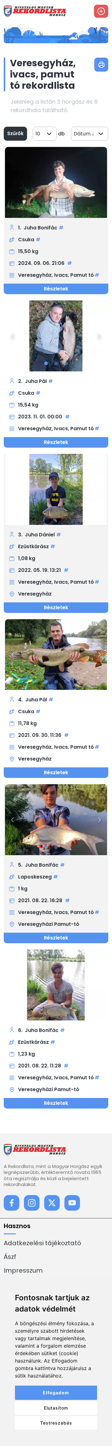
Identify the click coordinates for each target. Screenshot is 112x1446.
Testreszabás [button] (56, 1422)
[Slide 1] (46, 363)
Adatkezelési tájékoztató (42, 1243)
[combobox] (45, 134)
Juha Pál (36, 381)
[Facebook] (11, 1203)
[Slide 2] (56, 363)
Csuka (26, 239)
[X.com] (52, 1203)
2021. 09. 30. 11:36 (40, 735)
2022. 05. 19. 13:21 (40, 570)
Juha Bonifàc (40, 227)
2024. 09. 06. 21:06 (42, 263)
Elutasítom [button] (56, 1408)
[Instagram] (32, 1203)
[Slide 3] (66, 363)
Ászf (10, 1256)
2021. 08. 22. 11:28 (40, 1065)
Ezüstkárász (33, 546)
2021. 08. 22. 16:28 (40, 900)
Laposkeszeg (35, 876)
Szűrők (15, 133)
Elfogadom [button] (56, 1392)
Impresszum (23, 1270)
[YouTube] (72, 1203)
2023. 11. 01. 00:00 (40, 416)
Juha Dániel (40, 534)
